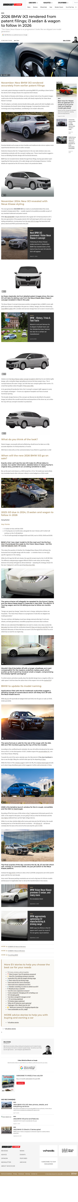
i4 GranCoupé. (17, 809)
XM (47, 865)
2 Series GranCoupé (42, 763)
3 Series (50, 601)
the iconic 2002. (29, 386)
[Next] (76, 7)
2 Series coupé (19, 763)
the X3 (7, 699)
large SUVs (12, 873)
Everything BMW (13, 955)
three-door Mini (30, 565)
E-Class (32, 627)
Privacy (15, 1174)
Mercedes (4, 627)
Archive (23, 1162)
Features (23, 1158)
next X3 (29, 558)
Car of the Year (70, 7)
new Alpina (4, 818)
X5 (35, 865)
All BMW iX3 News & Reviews (17, 946)
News (28, 7)
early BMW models (7, 309)
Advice (4, 1154)
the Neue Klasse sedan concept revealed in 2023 (24, 379)
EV (12, 562)
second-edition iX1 (44, 751)
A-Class (43, 759)
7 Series (8, 565)
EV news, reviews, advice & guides (18, 972)
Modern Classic (59, 7)
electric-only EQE (43, 627)
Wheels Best (43, 7)
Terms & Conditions (6, 1174)
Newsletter (6, 1162)
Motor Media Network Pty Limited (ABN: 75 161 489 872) (58, 1174)
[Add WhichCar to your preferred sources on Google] (27, 1068)
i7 (13, 565)
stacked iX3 (47, 680)
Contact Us (34, 1174)
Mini (19, 821)
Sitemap (27, 1174)
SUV (48, 552)
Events (22, 1154)
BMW (21, 625)
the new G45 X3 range (32, 221)
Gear (51, 7)
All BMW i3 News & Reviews (16, 951)
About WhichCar (8, 1166)
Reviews (35, 7)
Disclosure (21, 1174)
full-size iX (39, 823)
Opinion (4, 1158)
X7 (41, 865)
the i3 (11, 668)
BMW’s (4, 542)
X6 (38, 865)
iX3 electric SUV (11, 546)
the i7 (29, 813)
